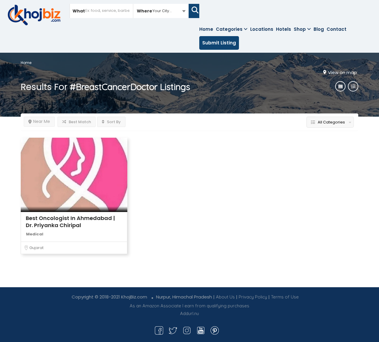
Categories (229, 29)
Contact (336, 29)
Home (206, 29)
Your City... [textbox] (162, 11)
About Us (225, 297)
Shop (300, 29)
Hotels (283, 29)
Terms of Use (285, 297)
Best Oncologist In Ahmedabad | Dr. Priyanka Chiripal (70, 221)
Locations (261, 29)
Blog (319, 29)
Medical (34, 234)
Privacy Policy (253, 297)
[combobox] (161, 10)
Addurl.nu (189, 313)
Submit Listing (219, 43)
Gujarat (36, 248)
